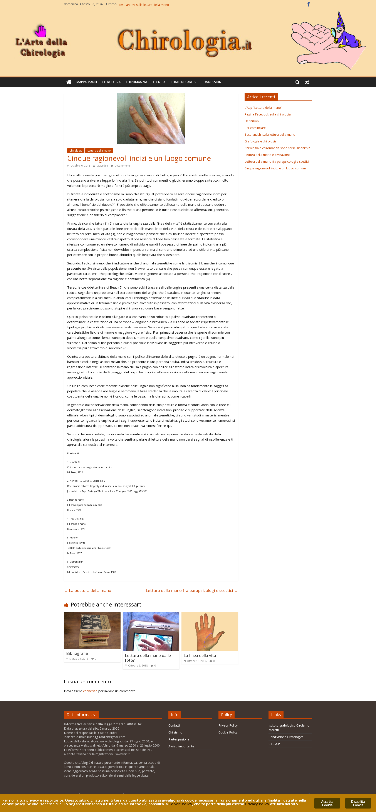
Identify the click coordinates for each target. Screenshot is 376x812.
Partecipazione (178, 739)
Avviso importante (181, 746)
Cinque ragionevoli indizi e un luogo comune (276, 168)
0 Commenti (122, 165)
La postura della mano (87, 590)
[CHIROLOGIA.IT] (188, 10)
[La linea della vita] (209, 614)
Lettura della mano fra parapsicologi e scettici (192, 590)
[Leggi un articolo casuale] (307, 82)
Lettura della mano (99, 150)
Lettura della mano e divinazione (267, 155)
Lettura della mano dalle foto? (148, 658)
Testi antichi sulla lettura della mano (270, 134)
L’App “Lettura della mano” (263, 107)
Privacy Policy (228, 725)
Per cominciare (128, 4)
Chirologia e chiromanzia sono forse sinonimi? (277, 148)
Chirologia (111, 82)
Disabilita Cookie (358, 803)
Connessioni (211, 82)
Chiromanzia (136, 82)
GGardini (103, 165)
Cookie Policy (227, 732)
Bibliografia (77, 653)
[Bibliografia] (92, 614)
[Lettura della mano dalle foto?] (151, 614)
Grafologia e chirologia (261, 141)
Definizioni (252, 121)
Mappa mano (86, 82)
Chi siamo (175, 732)
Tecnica (158, 82)
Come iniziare (182, 82)
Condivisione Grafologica (286, 737)
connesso (90, 691)
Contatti (174, 725)
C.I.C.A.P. (274, 744)
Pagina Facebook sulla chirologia (268, 114)
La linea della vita (200, 655)
